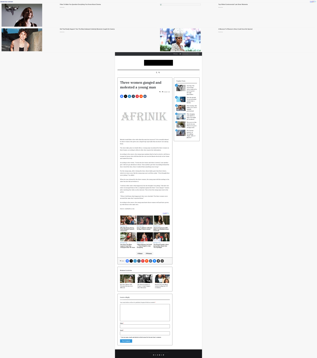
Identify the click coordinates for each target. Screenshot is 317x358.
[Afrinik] (158, 63)
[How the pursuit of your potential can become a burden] (180, 100)
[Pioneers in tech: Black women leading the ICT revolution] (162, 278)
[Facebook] (121, 96)
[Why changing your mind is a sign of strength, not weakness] (180, 116)
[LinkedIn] (129, 96)
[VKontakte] (145, 96)
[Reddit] (141, 96)
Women (149, 253)
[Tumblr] (133, 96)
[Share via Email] (158, 261)
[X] (125, 96)
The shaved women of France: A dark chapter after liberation (143, 286)
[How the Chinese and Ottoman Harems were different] (127, 278)
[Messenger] (154, 261)
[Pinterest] (137, 96)
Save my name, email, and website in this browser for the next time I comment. (141, 337)
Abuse (140, 253)
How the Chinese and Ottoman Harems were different (126, 286)
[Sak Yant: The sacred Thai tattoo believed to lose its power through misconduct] (180, 88)
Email (122, 330)
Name (122, 323)
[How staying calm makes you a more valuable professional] (180, 108)
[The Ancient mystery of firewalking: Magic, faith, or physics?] (180, 133)
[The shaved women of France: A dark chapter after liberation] (144, 278)
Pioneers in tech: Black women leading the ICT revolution (161, 286)
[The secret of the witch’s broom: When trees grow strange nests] (180, 124)
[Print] (162, 261)
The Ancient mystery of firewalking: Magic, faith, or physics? (191, 134)
